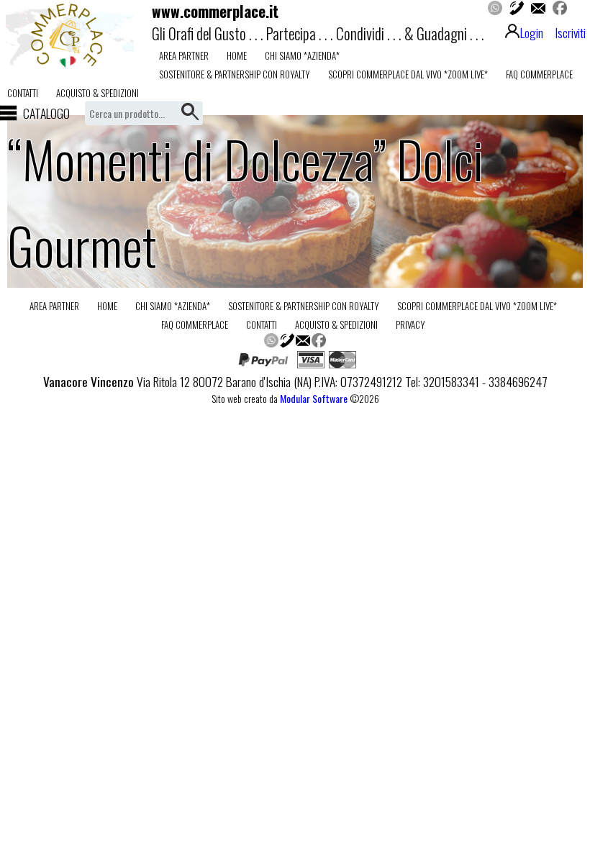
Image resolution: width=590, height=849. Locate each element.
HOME (237, 55)
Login (531, 32)
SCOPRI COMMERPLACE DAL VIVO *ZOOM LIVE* (408, 74)
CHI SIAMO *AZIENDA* (302, 55)
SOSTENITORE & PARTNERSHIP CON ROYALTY (234, 74)
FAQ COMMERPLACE (539, 74)
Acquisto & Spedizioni (97, 93)
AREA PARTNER (184, 55)
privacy (410, 324)
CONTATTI (22, 93)
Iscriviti (570, 32)
